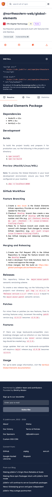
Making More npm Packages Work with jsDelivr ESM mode (25, 477)
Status (28, 424)
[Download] (46, 45)
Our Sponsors (9, 434)
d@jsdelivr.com (32, 434)
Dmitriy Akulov (20, 390)
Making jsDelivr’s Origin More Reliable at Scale (23, 472)
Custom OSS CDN (10, 439)
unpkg (26, 451)
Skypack (27, 456)
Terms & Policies (33, 429)
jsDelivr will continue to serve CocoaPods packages (25, 482)
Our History (8, 429)
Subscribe (26, 410)
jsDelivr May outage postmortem (17, 491)
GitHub (6, 451)
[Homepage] (5, 45)
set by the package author (26, 85)
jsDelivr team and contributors (29, 388)
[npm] (33, 45)
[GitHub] (19, 45)
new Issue (22, 206)
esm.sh (46, 451)
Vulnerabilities (22, 37)
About (5, 424)
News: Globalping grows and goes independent (23, 487)
